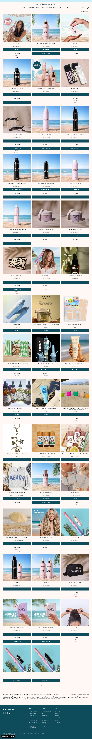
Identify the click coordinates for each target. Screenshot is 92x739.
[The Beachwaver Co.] (46, 4)
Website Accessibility (45, 723)
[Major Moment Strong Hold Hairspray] (17, 168)
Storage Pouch (75, 88)
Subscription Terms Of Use (32, 726)
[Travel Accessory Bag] (17, 260)
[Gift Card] (75, 28)
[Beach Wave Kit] (75, 522)
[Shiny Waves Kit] (17, 658)
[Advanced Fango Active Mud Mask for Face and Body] (46, 309)
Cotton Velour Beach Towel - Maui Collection (17, 363)
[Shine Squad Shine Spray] (17, 73)
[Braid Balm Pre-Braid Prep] (46, 477)
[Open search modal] (83, 7)
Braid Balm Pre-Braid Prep (46, 492)
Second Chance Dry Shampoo (75, 183)
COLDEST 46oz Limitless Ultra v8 (46, 363)
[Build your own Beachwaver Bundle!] (46, 73)
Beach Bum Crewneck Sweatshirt (17, 492)
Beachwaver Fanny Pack (75, 582)
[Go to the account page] (85, 7)
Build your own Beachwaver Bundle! (46, 88)
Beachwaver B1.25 (17, 43)
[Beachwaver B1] (46, 260)
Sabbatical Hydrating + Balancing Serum (46, 408)
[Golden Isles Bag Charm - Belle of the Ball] (17, 438)
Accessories (58, 718)
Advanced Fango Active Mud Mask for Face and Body (46, 324)
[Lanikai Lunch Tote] (75, 477)
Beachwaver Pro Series (46, 537)
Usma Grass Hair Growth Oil (75, 275)
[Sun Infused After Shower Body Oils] (17, 393)
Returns (44, 718)
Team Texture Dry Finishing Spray (46, 183)
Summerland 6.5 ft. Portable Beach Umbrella (16, 537)
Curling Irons (58, 713)
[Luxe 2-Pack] (46, 567)
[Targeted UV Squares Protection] (75, 309)
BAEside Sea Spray (17, 324)
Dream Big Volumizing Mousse (46, 134)
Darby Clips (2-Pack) (17, 134)
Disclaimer (31, 730)
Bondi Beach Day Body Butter (46, 229)
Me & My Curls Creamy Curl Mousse (75, 134)
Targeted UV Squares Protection (75, 324)
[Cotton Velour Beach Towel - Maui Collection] (17, 348)
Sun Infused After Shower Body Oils (16, 408)
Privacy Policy (32, 713)
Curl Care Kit (17, 582)
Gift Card (75, 43)
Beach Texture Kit (46, 674)
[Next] (62, 1)
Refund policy (32, 715)
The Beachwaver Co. (15, 733)
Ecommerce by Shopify (11, 734)
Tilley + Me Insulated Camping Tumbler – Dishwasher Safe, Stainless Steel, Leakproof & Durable (75, 409)
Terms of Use (32, 718)
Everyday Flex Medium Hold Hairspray (17, 229)
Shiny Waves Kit (17, 674)
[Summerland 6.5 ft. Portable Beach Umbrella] (17, 522)
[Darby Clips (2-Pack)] (17, 119)
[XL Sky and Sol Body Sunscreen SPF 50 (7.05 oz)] (75, 348)
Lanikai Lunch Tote (75, 492)
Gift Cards (57, 711)
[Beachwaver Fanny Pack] (75, 567)
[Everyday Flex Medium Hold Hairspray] (17, 214)
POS (4, 734)
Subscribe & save (46, 53)
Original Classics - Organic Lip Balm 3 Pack (46, 453)
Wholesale (57, 722)
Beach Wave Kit (75, 537)
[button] (8, 736)
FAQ (43, 713)
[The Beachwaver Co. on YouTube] (12, 713)
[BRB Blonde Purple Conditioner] (46, 612)
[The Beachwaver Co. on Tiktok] (10, 713)
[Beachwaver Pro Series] (46, 522)
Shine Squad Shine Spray (17, 88)
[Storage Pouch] (75, 73)
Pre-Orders (45, 720)
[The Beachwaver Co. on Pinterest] (6, 713)
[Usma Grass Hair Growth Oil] (75, 260)
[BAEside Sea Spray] (17, 309)
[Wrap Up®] (75, 612)
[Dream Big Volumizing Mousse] (46, 119)
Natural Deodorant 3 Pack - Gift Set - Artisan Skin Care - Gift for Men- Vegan (75, 454)
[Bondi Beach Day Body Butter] (46, 214)
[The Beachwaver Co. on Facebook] (4, 713)
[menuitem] (31, 7)
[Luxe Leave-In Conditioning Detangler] (46, 28)
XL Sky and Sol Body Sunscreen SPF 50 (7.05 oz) (75, 363)
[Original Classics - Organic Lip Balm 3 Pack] (46, 438)
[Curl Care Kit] (17, 567)
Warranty (44, 715)
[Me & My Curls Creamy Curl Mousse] (75, 119)
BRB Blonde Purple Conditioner (46, 627)
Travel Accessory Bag (16, 275)
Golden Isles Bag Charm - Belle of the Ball (17, 453)
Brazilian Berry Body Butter (75, 229)
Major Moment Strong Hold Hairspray (17, 183)
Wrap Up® (75, 627)
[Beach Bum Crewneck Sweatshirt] (17, 477)
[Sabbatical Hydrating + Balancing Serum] (46, 393)
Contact (44, 726)
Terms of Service (33, 720)
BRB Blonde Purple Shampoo (16, 627)
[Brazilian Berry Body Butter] (75, 214)
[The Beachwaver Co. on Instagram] (8, 713)
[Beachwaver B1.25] (17, 28)
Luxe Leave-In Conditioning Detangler (46, 43)
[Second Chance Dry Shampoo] (75, 168)
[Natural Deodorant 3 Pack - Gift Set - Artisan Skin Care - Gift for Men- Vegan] (75, 438)
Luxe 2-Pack (46, 582)
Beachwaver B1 (46, 275)
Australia (57, 720)
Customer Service (46, 711)
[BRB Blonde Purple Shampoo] (17, 612)
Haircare (57, 715)
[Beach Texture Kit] (46, 658)
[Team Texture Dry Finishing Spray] (46, 168)
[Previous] (30, 1)
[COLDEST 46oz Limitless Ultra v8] (46, 348)
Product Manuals (33, 711)
